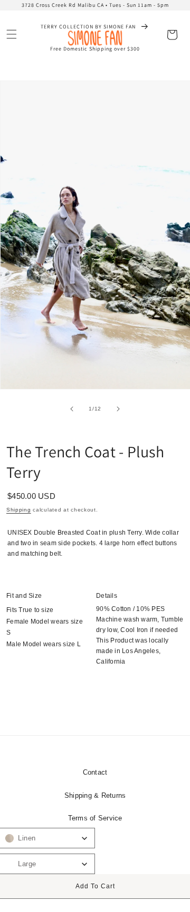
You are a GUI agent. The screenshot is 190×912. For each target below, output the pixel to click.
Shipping (18, 510)
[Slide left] (71, 408)
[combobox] (47, 838)
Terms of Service (95, 818)
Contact (95, 772)
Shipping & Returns (95, 795)
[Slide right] (118, 408)
